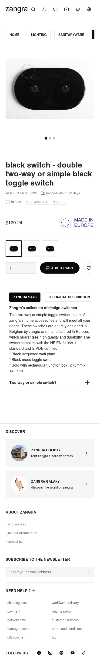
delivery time (16, 620)
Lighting (39, 34)
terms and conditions (67, 628)
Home (14, 34)
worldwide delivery (65, 602)
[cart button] (77, 9)
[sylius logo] (17, 8)
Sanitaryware (71, 34)
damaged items (18, 628)
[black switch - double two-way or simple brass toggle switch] (50, 248)
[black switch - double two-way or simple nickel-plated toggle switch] (32, 248)
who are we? (16, 524)
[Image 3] (54, 138)
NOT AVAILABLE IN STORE (46, 202)
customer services (65, 620)
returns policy (62, 611)
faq (54, 637)
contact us (15, 541)
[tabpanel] (50, 346)
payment (13, 611)
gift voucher (16, 637)
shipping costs (17, 602)
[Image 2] (50, 138)
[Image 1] (46, 138)
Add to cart (62, 268)
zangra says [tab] (25, 297)
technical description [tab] (69, 297)
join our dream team (22, 532)
